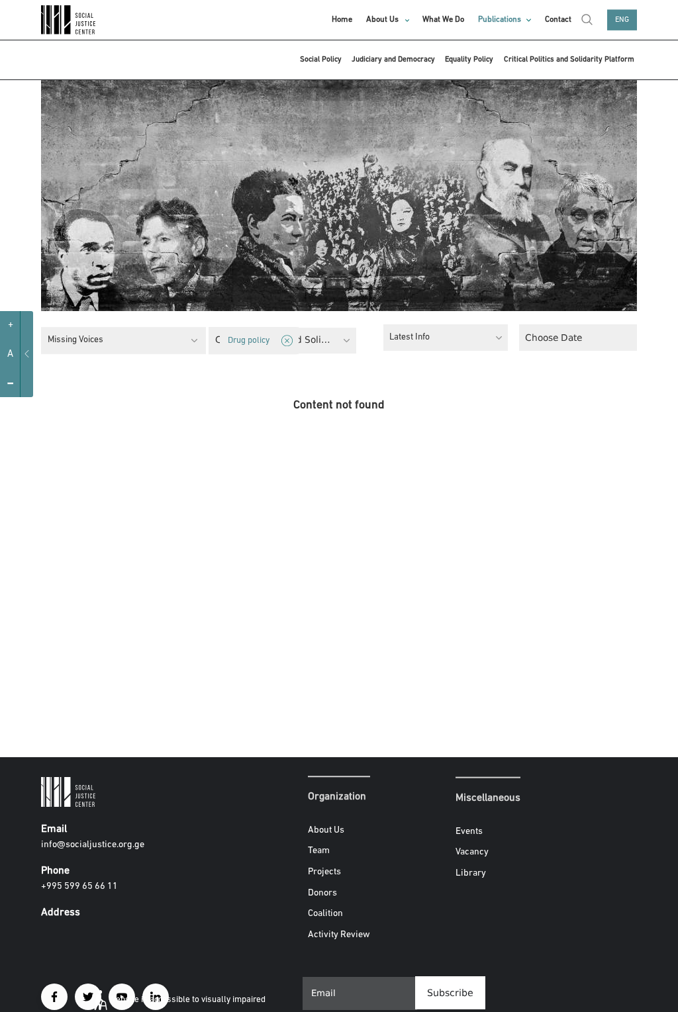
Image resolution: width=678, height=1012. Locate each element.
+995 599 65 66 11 (79, 887)
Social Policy (321, 60)
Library (471, 873)
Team (319, 851)
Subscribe (450, 993)
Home (342, 20)
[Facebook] (54, 997)
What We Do (443, 20)
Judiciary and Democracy (393, 60)
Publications (499, 20)
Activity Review (339, 935)
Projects (324, 872)
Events (469, 831)
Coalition (325, 914)
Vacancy (472, 852)
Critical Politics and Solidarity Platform (569, 60)
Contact (558, 20)
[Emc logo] (70, 19)
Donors (322, 893)
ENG (622, 20)
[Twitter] (88, 997)
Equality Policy (469, 60)
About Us (382, 20)
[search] (587, 20)
